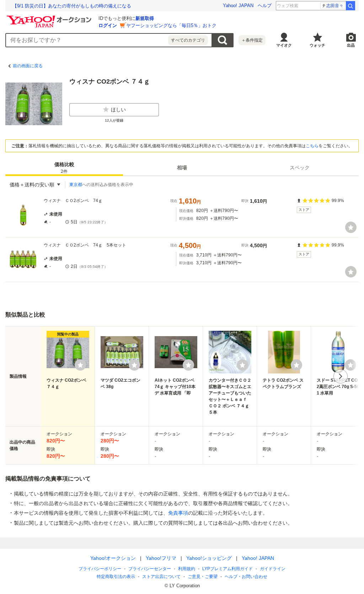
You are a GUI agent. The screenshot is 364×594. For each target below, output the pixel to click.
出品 (351, 45)
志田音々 (334, 5)
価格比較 (64, 167)
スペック (300, 167)
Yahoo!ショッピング (209, 558)
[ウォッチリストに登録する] (80, 365)
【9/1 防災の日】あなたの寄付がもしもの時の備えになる (71, 6)
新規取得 (144, 18)
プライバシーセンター (149, 568)
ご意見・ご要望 (203, 576)
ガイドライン (272, 568)
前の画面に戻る (28, 65)
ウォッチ (317, 45)
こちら (312, 145)
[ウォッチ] (351, 227)
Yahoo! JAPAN (238, 5)
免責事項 (178, 513)
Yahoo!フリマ (161, 558)
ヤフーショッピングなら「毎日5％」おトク (171, 25)
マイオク (284, 45)
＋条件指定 (252, 40)
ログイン (107, 25)
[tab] (64, 167)
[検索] (350, 5)
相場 (182, 167)
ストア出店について (161, 576)
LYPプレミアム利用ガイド (227, 568)
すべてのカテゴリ (188, 40)
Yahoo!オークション (113, 558)
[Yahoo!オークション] (50, 17)
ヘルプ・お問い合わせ (246, 576)
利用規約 (186, 568)
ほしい (118, 109)
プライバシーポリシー (100, 568)
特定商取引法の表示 (116, 576)
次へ (340, 376)
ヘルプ (265, 5)
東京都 (75, 184)
